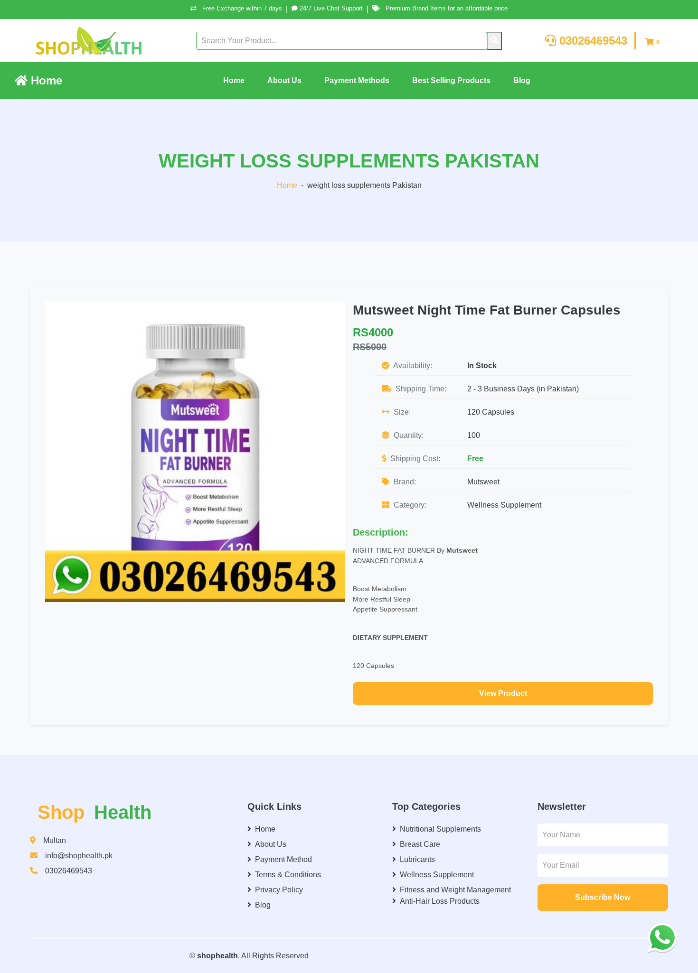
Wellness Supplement (504, 505)
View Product (503, 693)
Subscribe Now (602, 897)
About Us (284, 80)
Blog (521, 80)
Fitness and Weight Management (455, 890)
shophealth (217, 956)
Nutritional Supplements (440, 829)
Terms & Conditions (288, 875)
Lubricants (417, 859)
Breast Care (420, 844)
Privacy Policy (279, 890)
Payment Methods (356, 80)
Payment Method (283, 859)
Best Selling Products (451, 80)
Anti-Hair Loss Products (440, 901)
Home (45, 80)
